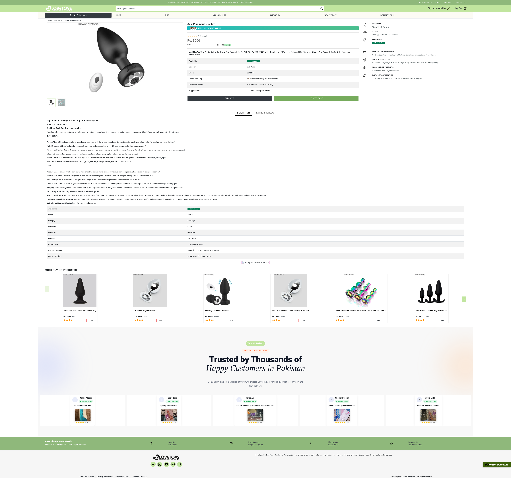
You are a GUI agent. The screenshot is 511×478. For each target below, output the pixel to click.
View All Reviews (255, 343)
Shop (437, 2)
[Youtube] (166, 465)
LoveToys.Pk (410, 477)
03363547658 (427, 2)
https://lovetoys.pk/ (172, 132)
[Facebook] (153, 465)
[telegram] (179, 465)
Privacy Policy (330, 15)
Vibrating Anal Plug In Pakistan (216, 311)
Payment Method (387, 15)
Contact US (460, 2)
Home (118, 15)
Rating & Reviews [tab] (265, 113)
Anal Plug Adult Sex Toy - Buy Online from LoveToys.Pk (73, 191)
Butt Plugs (251, 67)
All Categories (219, 15)
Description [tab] (243, 113)
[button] (439, 8)
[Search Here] (321, 8)
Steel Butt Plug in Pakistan (145, 311)
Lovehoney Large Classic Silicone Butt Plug (79, 311)
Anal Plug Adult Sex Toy (70, 203)
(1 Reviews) (202, 36)
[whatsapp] (159, 465)
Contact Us (275, 15)
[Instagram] (173, 465)
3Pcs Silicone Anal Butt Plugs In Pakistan (431, 311)
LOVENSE (250, 73)
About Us (448, 2)
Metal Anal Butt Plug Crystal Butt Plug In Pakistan (290, 311)
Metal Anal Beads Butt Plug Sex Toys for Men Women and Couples (361, 311)
